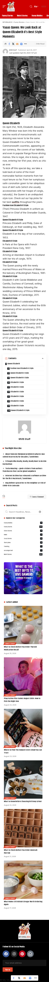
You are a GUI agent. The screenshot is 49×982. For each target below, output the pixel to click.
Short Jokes (23, 542)
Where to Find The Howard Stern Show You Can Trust (23, 751)
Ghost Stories (23, 531)
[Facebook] (6, 953)
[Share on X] (13, 44)
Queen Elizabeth (13, 363)
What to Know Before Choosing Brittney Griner (23, 801)
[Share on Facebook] (9, 44)
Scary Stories (23, 538)
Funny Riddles (23, 523)
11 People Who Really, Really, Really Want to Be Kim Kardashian (24, 463)
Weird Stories (23, 554)
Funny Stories (23, 527)
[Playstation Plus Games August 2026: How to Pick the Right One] (23, 676)
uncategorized (23, 550)
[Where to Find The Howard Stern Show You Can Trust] (23, 728)
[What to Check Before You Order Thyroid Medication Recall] (23, 625)
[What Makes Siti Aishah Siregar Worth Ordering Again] (23, 880)
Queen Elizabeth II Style (19, 373)
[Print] (21, 44)
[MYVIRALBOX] (11, 6)
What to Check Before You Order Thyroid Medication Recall (20, 648)
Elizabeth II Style (17, 382)
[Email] (17, 44)
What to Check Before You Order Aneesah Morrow (20, 851)
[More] (25, 44)
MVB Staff (13, 50)
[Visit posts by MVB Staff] (5, 51)
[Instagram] (14, 953)
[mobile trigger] (5, 6)
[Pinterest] (22, 953)
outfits (15, 202)
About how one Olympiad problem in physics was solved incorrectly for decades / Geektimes (24, 455)
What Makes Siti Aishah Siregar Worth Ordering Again (23, 903)
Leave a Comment (38, 497)
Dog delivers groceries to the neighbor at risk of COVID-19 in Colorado (24, 484)
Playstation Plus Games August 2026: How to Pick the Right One (22, 700)
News (23, 534)
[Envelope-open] (30, 953)
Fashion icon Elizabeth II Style (21, 368)
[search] (31, 7)
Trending (23, 546)
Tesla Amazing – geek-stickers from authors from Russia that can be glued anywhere (22, 470)
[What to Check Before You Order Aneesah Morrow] (23, 828)
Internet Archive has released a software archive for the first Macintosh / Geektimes (24, 477)
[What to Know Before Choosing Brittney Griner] (23, 779)
